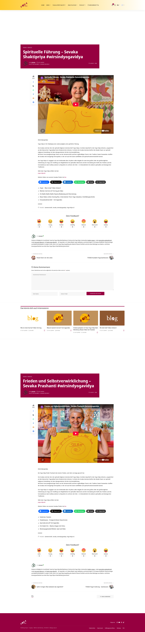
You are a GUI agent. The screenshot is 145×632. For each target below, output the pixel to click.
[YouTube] (119, 622)
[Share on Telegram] (33, 94)
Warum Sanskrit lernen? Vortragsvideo (58, 328)
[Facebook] (117, 622)
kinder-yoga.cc (91, 240)
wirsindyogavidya (61, 207)
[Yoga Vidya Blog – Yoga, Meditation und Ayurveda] (23, 622)
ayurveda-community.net (105, 240)
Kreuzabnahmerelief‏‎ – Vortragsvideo (51, 200)
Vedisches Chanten (45, 517)
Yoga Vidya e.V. (71, 207)
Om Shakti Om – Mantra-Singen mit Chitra (52, 526)
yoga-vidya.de (41, 173)
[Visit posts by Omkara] (25, 63)
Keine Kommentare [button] (106, 596)
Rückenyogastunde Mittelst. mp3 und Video (53, 529)
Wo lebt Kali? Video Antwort (108, 328)
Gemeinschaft (48, 207)
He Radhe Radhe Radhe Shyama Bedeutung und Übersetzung (58, 194)
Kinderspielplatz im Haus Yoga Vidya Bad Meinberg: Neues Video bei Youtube (85, 329)
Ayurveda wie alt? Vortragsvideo (49, 523)
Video (25, 47)
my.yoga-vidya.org (39, 242)
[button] (115, 5)
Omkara (33, 62)
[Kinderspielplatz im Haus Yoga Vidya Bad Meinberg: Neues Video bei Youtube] (85, 318)
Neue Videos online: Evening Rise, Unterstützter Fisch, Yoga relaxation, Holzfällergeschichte (67, 197)
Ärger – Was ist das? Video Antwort (50, 188)
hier (65, 177)
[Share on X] (33, 86)
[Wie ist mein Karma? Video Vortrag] (32, 318)
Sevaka (55, 207)
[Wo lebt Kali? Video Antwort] (112, 318)
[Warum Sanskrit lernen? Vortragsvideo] (59, 318)
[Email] (33, 98)
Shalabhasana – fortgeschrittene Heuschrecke (53, 520)
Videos (29, 47)
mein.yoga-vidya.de (52, 242)
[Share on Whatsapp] (33, 90)
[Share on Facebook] (33, 82)
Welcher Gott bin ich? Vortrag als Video (51, 191)
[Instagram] (121, 622)
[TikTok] (124, 622)
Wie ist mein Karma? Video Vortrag (30, 328)
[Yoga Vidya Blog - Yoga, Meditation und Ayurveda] (23, 5)
